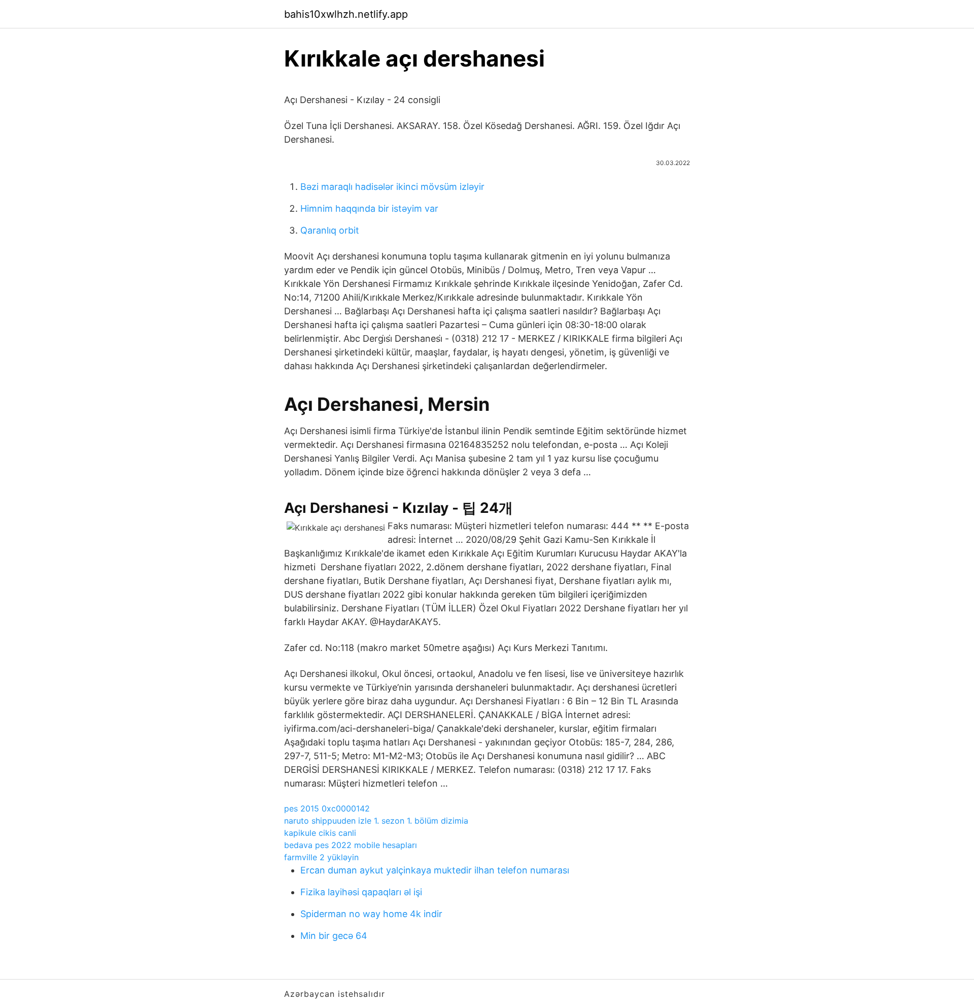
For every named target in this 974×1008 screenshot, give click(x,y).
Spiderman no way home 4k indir (371, 913)
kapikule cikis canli (320, 833)
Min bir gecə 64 (333, 935)
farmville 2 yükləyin (321, 857)
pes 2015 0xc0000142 (327, 808)
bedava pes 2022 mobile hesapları (350, 845)
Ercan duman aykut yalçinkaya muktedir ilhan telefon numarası (434, 870)
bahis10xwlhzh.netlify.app (346, 14)
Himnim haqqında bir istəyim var (369, 208)
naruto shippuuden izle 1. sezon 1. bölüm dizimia (376, 821)
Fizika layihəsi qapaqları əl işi (361, 892)
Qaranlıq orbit (329, 230)
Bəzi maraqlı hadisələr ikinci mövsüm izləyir (392, 186)
